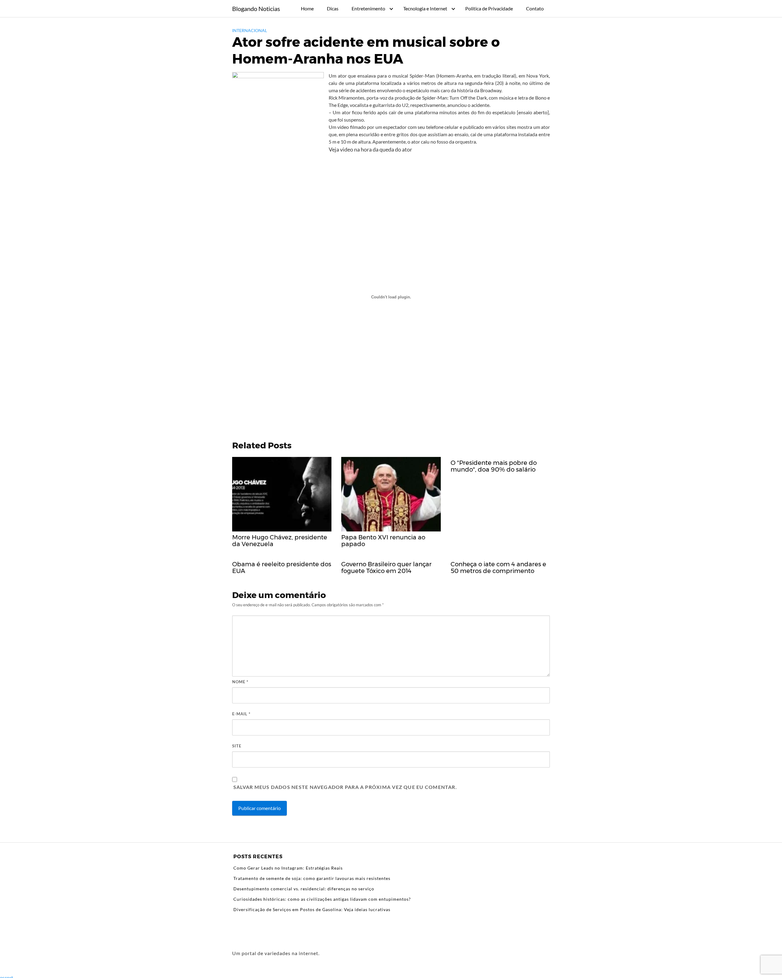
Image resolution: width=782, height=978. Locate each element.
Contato (535, 8)
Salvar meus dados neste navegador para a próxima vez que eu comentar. (345, 787)
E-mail (241, 713)
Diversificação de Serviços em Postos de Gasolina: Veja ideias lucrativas (311, 909)
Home (307, 8)
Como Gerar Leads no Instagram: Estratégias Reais (288, 867)
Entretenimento (368, 8)
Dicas (332, 8)
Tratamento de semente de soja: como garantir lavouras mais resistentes (311, 878)
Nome (240, 681)
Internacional (249, 30)
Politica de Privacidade (489, 8)
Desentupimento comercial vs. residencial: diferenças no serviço (303, 888)
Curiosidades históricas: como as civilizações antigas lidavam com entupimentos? (322, 899)
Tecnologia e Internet (425, 8)
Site (236, 745)
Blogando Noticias (256, 8)
